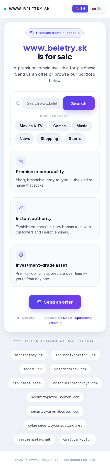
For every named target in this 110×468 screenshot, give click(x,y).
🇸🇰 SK (97, 8)
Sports (75, 138)
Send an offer (58, 302)
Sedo (67, 318)
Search (78, 103)
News (25, 138)
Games (59, 126)
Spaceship (83, 318)
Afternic (55, 323)
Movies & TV (31, 126)
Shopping (49, 138)
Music (81, 126)
